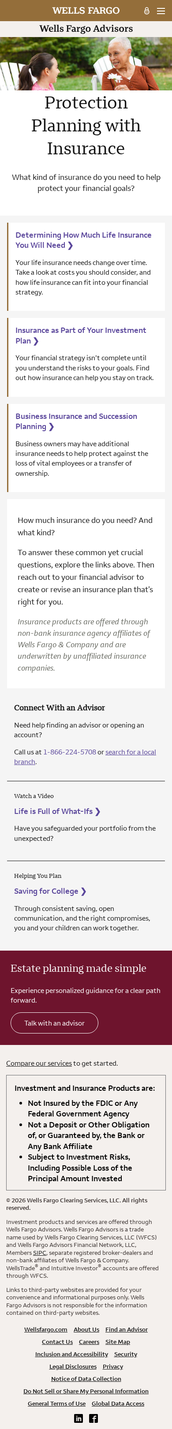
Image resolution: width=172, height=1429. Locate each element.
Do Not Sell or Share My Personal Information (86, 1391)
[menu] (161, 11)
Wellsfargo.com (45, 1329)
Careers (89, 1342)
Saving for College (50, 891)
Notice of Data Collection (86, 1379)
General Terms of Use (57, 1403)
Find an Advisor (126, 1329)
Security (125, 1354)
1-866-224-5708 (69, 751)
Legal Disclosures (73, 1366)
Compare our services (39, 1063)
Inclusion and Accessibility (71, 1354)
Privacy (113, 1366)
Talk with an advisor (54, 1023)
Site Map (117, 1342)
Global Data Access (118, 1403)
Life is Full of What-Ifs (57, 811)
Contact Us (57, 1342)
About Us (86, 1329)
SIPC (39, 1253)
